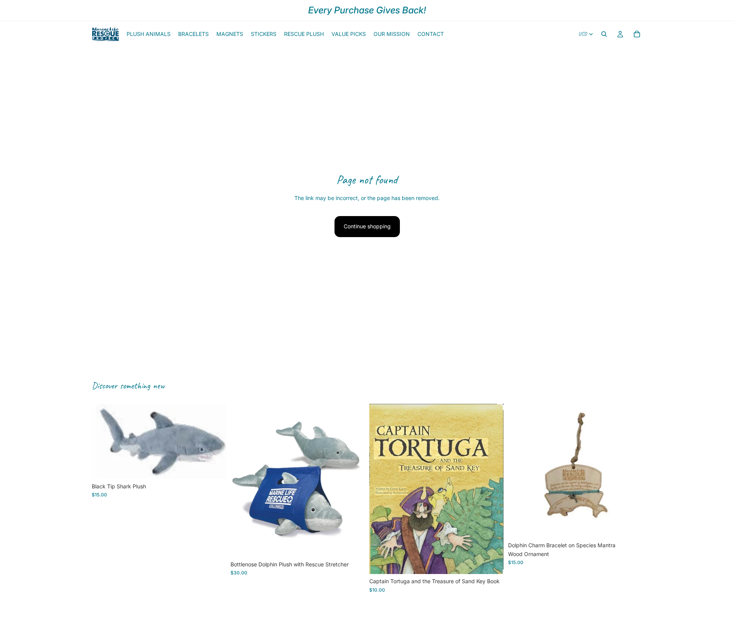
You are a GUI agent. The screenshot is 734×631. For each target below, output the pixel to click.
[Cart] (636, 34)
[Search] (604, 34)
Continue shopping (367, 226)
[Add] (214, 467)
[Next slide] (492, 489)
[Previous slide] (380, 489)
